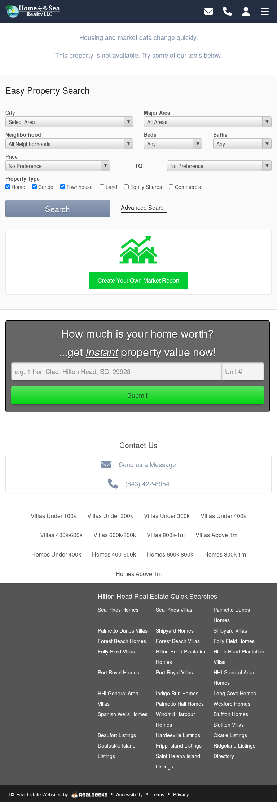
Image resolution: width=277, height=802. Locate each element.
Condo (45, 186)
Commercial (187, 186)
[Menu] (265, 10)
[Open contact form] (208, 10)
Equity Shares (145, 186)
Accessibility (129, 794)
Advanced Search (144, 207)
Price (11, 156)
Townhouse (79, 186)
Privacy (181, 794)
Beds (150, 134)
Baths (220, 134)
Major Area (157, 112)
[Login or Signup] (246, 10)
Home (17, 186)
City (10, 112)
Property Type (22, 178)
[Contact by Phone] (227, 10)
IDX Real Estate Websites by (38, 794)
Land (110, 186)
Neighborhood (23, 134)
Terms (157, 794)
